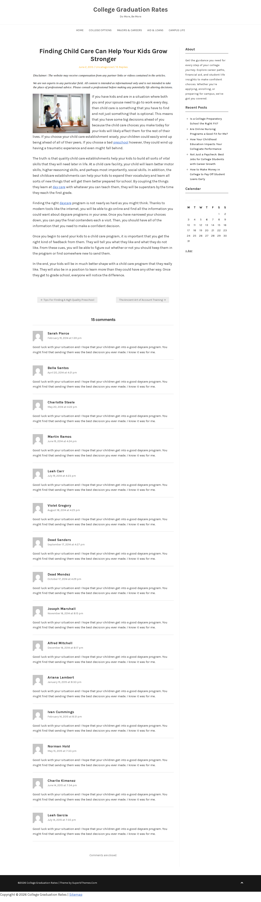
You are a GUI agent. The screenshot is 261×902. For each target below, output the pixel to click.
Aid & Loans (155, 30)
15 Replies (122, 67)
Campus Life (177, 30)
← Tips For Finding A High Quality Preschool (67, 299)
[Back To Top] (242, 883)
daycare (65, 203)
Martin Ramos (59, 436)
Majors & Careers (129, 30)
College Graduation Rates (130, 9)
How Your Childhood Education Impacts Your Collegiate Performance (206, 144)
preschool (120, 142)
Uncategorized (105, 67)
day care (59, 187)
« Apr (188, 250)
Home (79, 30)
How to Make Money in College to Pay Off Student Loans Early (207, 174)
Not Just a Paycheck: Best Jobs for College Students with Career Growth (207, 159)
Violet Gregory (59, 505)
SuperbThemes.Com (84, 882)
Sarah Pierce (58, 333)
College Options (100, 30)
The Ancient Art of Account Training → (142, 299)
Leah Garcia (58, 815)
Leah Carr (56, 471)
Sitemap (75, 894)
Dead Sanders (59, 540)
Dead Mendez (59, 574)
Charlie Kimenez (61, 781)
